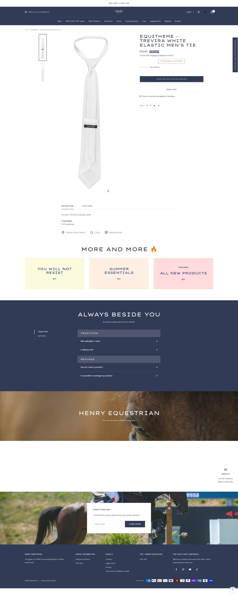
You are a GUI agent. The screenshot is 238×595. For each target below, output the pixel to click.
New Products (94, 21)
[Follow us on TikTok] (196, 569)
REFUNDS (42, 336)
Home (27, 30)
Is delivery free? (87, 350)
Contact (108, 559)
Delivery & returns (83, 559)
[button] (235, 55)
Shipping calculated (157, 56)
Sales (59, 21)
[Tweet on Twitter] (154, 105)
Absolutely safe (115, 232)
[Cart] (212, 12)
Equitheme (87, 206)
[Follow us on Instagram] (183, 569)
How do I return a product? (92, 367)
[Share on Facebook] (147, 105)
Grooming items (131, 21)
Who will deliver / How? (90, 341)
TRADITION (43, 332)
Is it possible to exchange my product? (96, 376)
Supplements (155, 21)
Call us (97, 232)
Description (68, 206)
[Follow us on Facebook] (176, 569)
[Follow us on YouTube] (190, 569)
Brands (178, 21)
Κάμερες (168, 21)
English (189, 12)
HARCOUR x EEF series (75, 21)
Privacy (108, 567)
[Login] (199, 12)
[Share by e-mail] (158, 105)
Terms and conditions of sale (117, 571)
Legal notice (110, 563)
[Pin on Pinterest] (150, 105)
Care (144, 21)
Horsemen (108, 21)
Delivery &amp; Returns (75, 232)
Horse (119, 21)
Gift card (79, 563)
